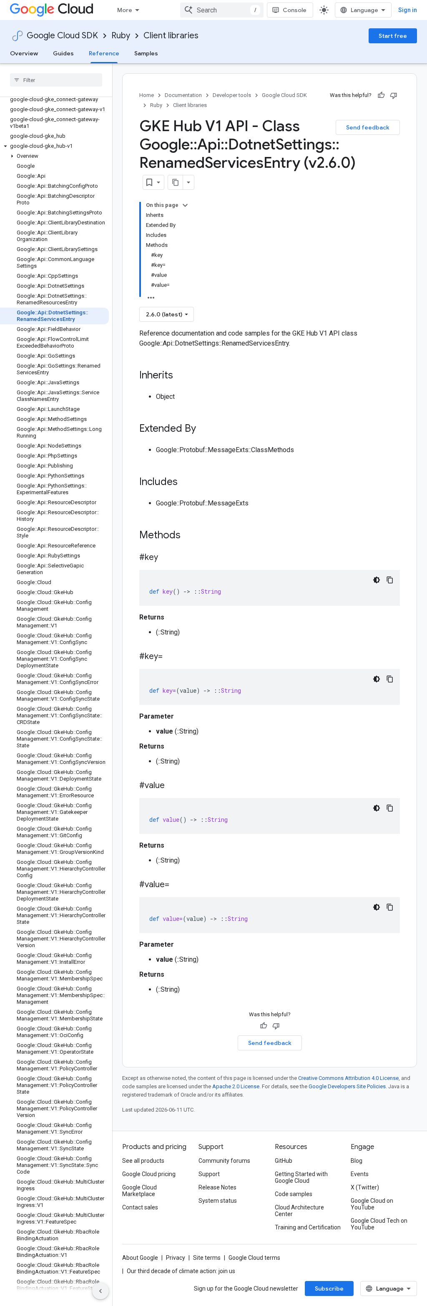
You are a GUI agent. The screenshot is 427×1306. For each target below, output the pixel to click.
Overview (24, 53)
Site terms (207, 1257)
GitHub (283, 1160)
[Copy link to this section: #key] (166, 558)
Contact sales (140, 1207)
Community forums (224, 1160)
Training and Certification (308, 1227)
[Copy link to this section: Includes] (186, 483)
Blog (356, 1160)
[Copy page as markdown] (175, 182)
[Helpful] (381, 95)
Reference (104, 53)
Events (360, 1174)
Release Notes (217, 1187)
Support (209, 1174)
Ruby (120, 35)
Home (146, 95)
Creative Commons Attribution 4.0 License (348, 1078)
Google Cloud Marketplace (139, 1190)
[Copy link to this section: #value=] (177, 885)
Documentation (183, 95)
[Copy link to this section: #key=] (171, 657)
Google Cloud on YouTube (372, 1204)
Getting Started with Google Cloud (301, 1177)
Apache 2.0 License (235, 1086)
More (124, 10)
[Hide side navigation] (100, 1291)
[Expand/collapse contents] (185, 205)
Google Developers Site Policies (347, 1086)
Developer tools (232, 95)
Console (294, 10)
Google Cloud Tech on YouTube (379, 1224)
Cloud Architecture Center (299, 1210)
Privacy (175, 1257)
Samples (146, 53)
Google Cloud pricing (149, 1174)
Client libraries (170, 35)
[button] (54, 146)
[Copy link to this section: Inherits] (181, 376)
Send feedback (367, 127)
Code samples (293, 1194)
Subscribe (329, 1288)
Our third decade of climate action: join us (181, 1271)
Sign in (407, 10)
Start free (393, 36)
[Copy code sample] (390, 580)
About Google (140, 1257)
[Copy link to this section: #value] (173, 786)
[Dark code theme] (376, 580)
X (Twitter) (365, 1187)
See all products (143, 1160)
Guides (63, 53)
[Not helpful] (393, 95)
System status (217, 1200)
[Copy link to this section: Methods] (191, 536)
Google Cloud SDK (62, 35)
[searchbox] (56, 80)
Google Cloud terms (254, 1257)
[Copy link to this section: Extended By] (204, 429)
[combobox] (222, 9)
